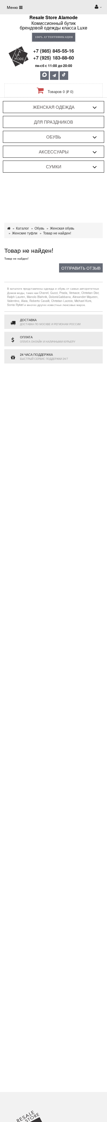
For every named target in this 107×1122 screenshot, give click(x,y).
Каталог (22, 228)
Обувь (53, 137)
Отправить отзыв (80, 268)
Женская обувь (62, 228)
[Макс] (44, 75)
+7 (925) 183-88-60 (53, 57)
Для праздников (53, 122)
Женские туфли (24, 232)
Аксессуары (53, 152)
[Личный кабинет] (98, 7)
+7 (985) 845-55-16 (53, 50)
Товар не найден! (57, 232)
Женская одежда (53, 107)
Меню (13, 7)
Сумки (53, 166)
